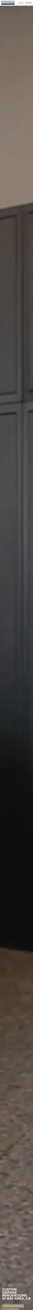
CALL (20, 3)
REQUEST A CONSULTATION (13, 1306)
